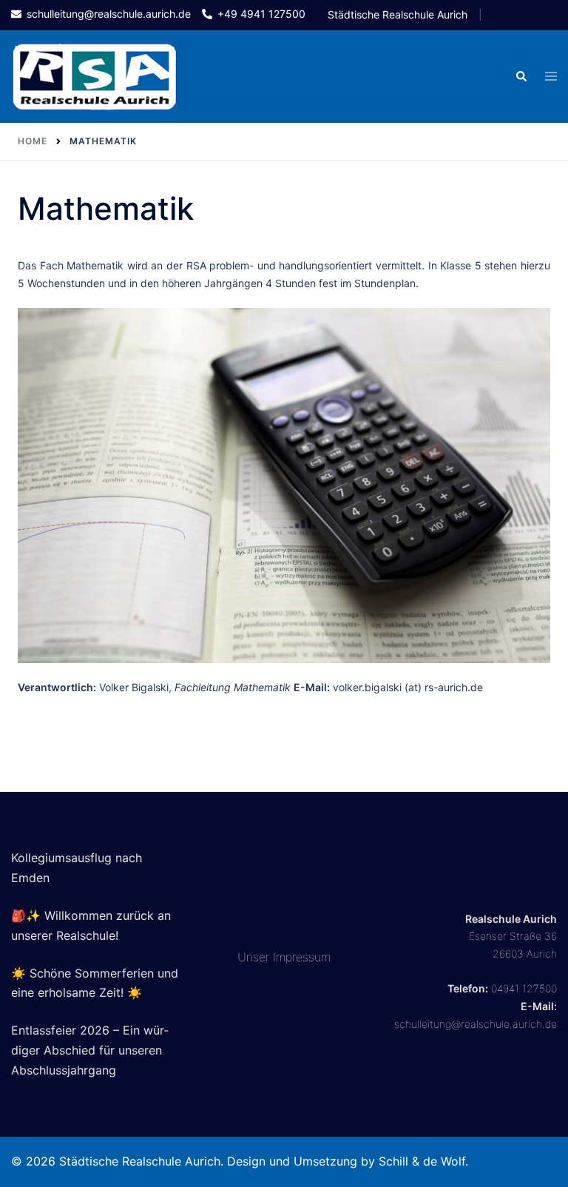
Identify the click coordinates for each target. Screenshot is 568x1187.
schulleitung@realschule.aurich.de (475, 1024)
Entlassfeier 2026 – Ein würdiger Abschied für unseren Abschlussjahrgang (90, 1050)
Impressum (302, 956)
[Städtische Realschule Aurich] (94, 75)
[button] (521, 76)
